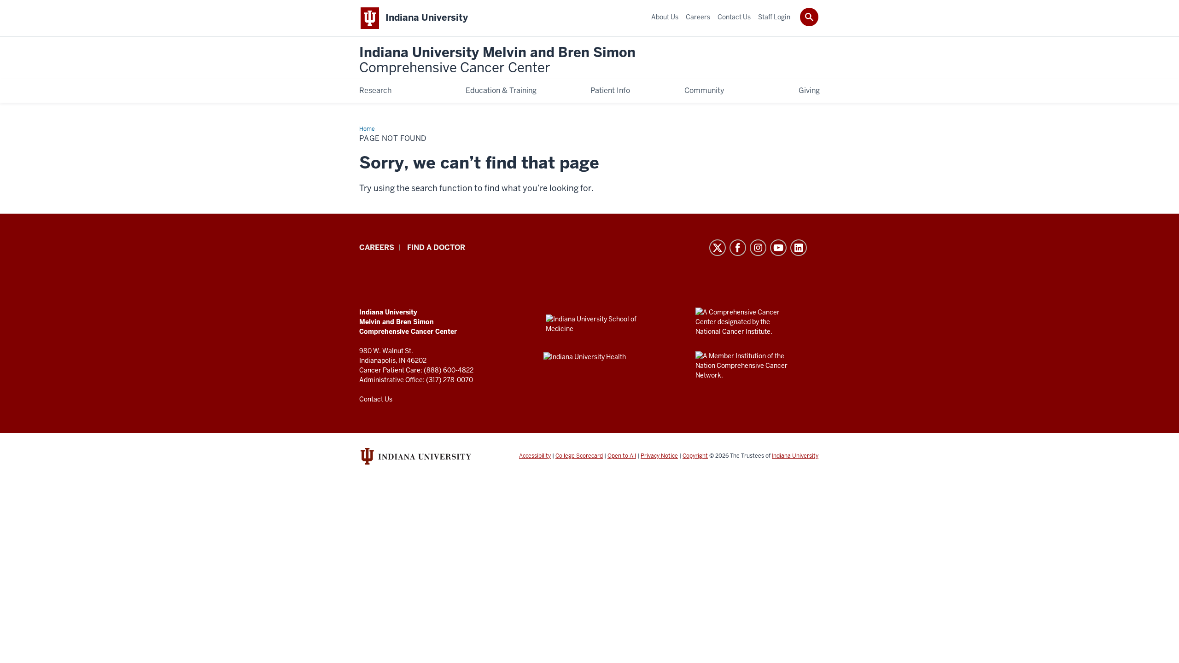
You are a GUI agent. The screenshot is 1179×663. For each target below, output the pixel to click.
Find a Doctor (436, 247)
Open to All (621, 455)
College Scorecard (579, 455)
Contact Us (375, 399)
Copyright (695, 455)
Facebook (738, 247)
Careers (376, 247)
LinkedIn (798, 247)
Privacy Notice (659, 455)
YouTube (778, 247)
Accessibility (535, 455)
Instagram (758, 247)
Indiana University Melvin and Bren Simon (497, 60)
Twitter (717, 247)
